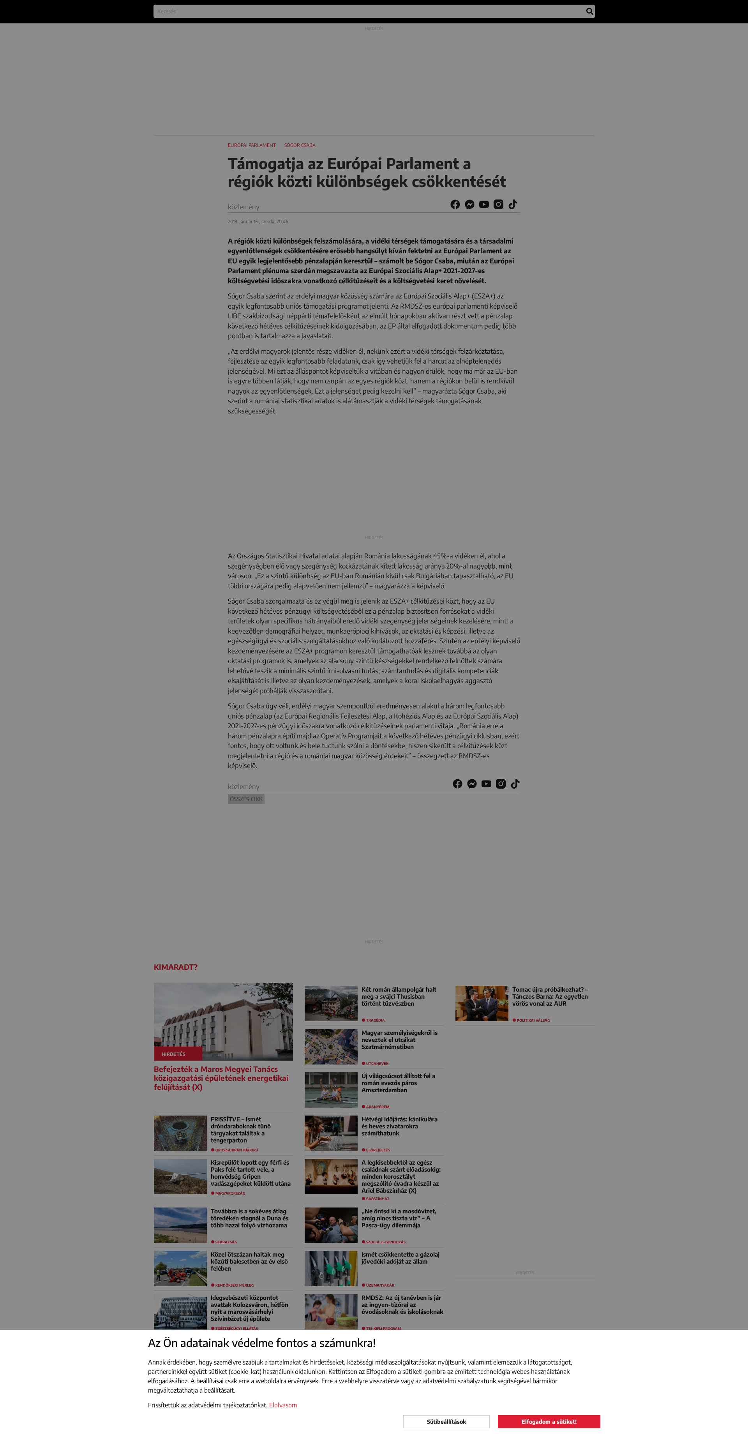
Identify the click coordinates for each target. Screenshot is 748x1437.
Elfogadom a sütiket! (549, 1421)
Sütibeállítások (446, 1421)
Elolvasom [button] (283, 1405)
